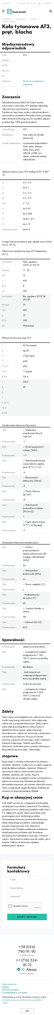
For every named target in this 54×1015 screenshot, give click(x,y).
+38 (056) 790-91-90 (27, 3)
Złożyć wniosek (27, 917)
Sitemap (5, 986)
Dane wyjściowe (9, 984)
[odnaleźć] (50, 11)
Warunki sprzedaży (10, 989)
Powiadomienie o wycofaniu (14, 992)
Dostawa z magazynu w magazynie (33, 83)
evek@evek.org (27, 955)
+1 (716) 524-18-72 (27, 962)
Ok (27, 1011)
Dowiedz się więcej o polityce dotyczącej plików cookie (22, 1001)
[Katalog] (4, 11)
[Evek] (16, 11)
